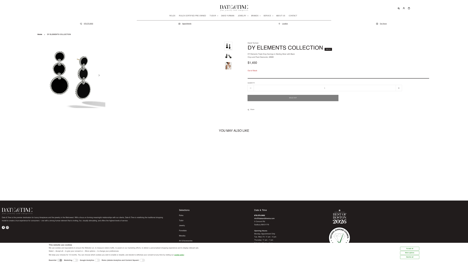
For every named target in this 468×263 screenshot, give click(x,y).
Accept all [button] (409, 248)
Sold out (293, 98)
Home (39, 34)
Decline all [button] (409, 257)
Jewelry (182, 225)
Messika (182, 236)
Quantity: (251, 83)
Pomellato (183, 231)
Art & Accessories (185, 241)
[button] (399, 8)
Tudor (181, 220)
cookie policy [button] (179, 255)
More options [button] (409, 253)
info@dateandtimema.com (264, 218)
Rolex (181, 215)
